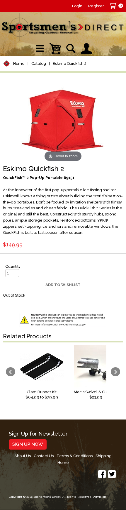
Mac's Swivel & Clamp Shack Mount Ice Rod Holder (96, 392)
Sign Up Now (27, 444)
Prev (10, 372)
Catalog (38, 63)
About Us (22, 456)
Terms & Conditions (75, 456)
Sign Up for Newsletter (38, 434)
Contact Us (44, 456)
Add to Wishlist (63, 285)
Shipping (104, 456)
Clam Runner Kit (42, 392)
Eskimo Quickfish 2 (69, 63)
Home (19, 63)
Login (77, 6)
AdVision (99, 496)
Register (96, 6)
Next (115, 372)
